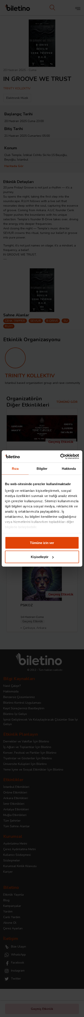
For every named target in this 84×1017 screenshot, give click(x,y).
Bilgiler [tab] (42, 468)
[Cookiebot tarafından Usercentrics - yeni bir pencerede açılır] (60, 456)
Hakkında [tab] (69, 468)
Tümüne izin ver (42, 542)
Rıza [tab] (15, 468)
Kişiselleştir (39, 557)
